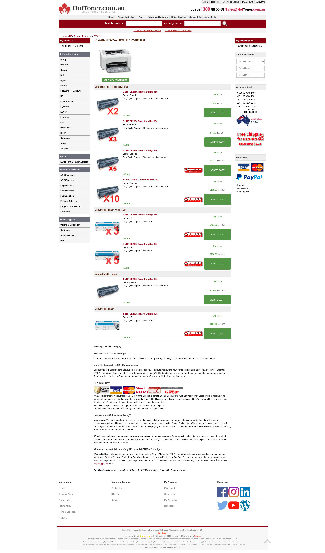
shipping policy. (101, 464)
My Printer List (170, 500)
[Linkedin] (245, 492)
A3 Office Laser (67, 180)
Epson (63, 86)
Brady (63, 59)
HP (61, 96)
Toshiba (64, 148)
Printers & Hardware (158, 17)
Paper (141, 17)
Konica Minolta (67, 101)
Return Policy (65, 506)
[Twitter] (222, 505)
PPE (62, 240)
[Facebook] (222, 492)
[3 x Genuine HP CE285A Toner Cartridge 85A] (107, 226)
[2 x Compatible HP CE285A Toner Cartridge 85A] (107, 103)
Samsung (65, 138)
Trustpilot (162, 533)
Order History (170, 494)
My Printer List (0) (231, 2)
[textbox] (144, 23)
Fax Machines (67, 196)
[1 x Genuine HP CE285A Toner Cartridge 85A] (107, 325)
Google (197, 536)
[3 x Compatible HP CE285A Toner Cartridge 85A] (107, 133)
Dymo (63, 80)
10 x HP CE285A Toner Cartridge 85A (141, 180)
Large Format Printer (70, 206)
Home (111, 17)
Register (215, 2)
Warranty (63, 518)
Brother (64, 65)
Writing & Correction (70, 225)
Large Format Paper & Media (74, 162)
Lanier (63, 112)
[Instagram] (233, 492)
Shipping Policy (66, 494)
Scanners (65, 212)
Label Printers (67, 191)
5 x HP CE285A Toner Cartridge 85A (140, 150)
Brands (114, 500)
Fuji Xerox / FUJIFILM (70, 91)
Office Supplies (178, 17)
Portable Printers (68, 201)
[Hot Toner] (92, 4)
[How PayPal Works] (249, 176)
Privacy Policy (65, 500)
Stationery (65, 230)
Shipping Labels (68, 235)
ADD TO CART (217, 113)
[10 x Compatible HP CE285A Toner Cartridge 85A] (107, 191)
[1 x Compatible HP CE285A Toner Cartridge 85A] (107, 290)
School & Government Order (203, 17)
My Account (247, 2)
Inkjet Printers (67, 185)
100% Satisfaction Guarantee (178, 30)
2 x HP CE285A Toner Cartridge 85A (140, 92)
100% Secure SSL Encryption (147, 30)
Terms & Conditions (68, 512)
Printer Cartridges (126, 17)
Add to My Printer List (115, 80)
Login (205, 2)
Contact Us (116, 488)
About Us (260, 2)
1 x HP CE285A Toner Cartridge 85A (140, 279)
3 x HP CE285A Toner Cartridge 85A (140, 121)
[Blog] (245, 505)
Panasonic (65, 127)
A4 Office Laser (67, 175)
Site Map (115, 494)
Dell (62, 75)
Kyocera (64, 107)
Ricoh (63, 133)
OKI (62, 122)
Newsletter (169, 506)
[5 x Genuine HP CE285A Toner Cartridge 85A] (107, 256)
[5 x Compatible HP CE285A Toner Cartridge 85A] (107, 162)
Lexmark (64, 117)
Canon (63, 70)
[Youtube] (233, 505)
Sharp (63, 143)
